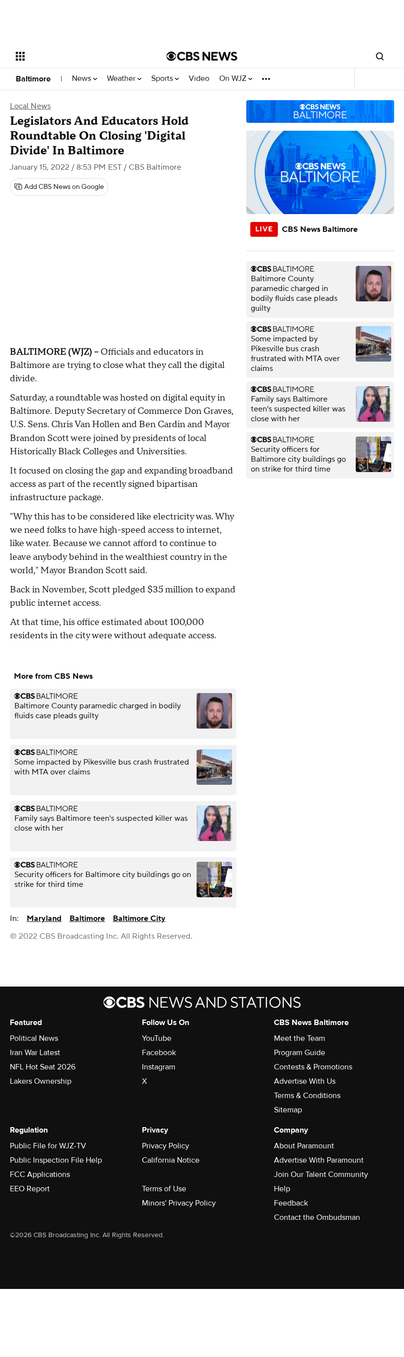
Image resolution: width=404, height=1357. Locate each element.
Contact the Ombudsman (317, 1217)
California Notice (171, 1160)
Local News (30, 106)
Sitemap (288, 1110)
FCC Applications (40, 1174)
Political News (34, 1038)
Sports (163, 78)
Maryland (44, 918)
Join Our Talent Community (321, 1174)
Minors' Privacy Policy (179, 1203)
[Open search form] (379, 56)
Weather (122, 78)
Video (199, 78)
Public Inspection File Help (56, 1160)
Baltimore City (139, 918)
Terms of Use (164, 1189)
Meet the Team (299, 1038)
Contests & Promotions (313, 1067)
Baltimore (33, 79)
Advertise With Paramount (319, 1160)
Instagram (158, 1067)
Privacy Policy (165, 1146)
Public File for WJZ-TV (48, 1146)
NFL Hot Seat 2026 (42, 1067)
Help (282, 1189)
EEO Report (30, 1189)
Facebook (159, 1053)
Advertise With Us (305, 1081)
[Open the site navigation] (78, 56)
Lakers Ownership (40, 1081)
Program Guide (299, 1053)
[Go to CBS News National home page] (202, 56)
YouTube (156, 1038)
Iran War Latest (35, 1053)
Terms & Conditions (307, 1096)
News (82, 78)
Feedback (291, 1203)
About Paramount (304, 1146)
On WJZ (233, 78)
